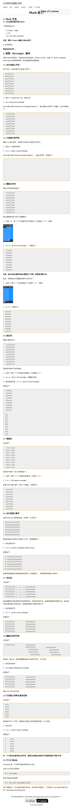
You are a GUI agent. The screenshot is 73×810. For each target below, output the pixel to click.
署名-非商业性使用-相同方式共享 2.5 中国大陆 (43, 796)
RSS (11, 7)
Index (5, 7)
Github (37, 7)
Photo (23, 7)
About (17, 7)
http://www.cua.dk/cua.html (15, 790)
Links (30, 7)
